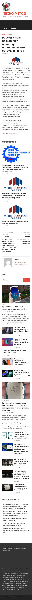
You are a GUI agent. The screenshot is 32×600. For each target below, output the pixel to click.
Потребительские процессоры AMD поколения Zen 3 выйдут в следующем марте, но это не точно (21, 474)
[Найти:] (16, 280)
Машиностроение (7, 34)
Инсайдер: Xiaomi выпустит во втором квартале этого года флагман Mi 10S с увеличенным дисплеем (15, 513)
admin (12, 53)
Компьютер (5, 400)
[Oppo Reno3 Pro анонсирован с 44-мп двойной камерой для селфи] (7, 333)
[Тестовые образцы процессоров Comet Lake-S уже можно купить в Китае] (7, 465)
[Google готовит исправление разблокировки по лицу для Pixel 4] (7, 365)
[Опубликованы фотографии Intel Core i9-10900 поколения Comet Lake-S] (7, 490)
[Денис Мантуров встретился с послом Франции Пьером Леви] (16, 219)
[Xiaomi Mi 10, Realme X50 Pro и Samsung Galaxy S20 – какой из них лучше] (7, 345)
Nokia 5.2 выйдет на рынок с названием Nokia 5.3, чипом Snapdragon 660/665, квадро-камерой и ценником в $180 (15, 506)
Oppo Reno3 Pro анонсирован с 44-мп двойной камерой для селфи (21, 330)
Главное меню (10, 28)
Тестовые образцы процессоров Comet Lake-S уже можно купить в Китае (21, 462)
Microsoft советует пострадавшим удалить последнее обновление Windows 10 (16, 530)
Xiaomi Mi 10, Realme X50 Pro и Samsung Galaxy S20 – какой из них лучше (21, 341)
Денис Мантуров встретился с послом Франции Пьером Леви (15, 222)
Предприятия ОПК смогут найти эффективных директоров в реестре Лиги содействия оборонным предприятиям (15, 168)
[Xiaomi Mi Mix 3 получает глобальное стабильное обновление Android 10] (7, 376)
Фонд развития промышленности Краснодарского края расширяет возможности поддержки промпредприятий (14, 196)
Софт (3, 304)
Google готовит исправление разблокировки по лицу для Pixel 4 (20, 361)
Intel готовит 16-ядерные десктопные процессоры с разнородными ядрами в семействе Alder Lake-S (21, 448)
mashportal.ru (13, 133)
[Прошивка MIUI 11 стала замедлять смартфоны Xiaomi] (16, 303)
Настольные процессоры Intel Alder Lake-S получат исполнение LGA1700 (22, 435)
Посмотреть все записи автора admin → (21, 265)
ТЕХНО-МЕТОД (14, 13)
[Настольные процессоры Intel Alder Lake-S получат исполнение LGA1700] (7, 438)
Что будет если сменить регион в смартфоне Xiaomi (14, 351)
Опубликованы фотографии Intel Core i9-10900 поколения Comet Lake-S (21, 487)
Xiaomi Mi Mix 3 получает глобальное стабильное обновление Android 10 (22, 373)
